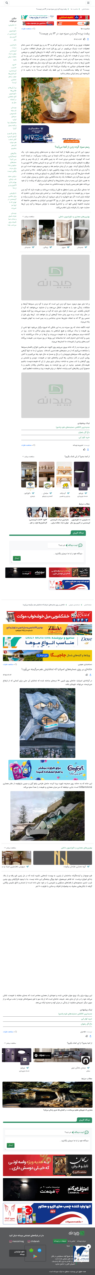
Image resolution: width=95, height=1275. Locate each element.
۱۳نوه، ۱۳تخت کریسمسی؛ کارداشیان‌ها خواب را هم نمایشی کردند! (12, 73)
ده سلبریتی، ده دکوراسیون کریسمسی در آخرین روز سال (11, 32)
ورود (68, 1245)
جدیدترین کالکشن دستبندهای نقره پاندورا (73, 427)
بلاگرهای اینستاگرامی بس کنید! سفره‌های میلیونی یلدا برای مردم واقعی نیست (11, 162)
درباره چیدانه (81, 1241)
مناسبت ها (85, 28)
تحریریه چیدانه (78, 445)
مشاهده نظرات (26, 28)
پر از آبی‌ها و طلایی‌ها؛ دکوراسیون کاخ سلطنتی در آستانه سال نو (12, 95)
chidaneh (34, 1241)
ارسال (17, 558)
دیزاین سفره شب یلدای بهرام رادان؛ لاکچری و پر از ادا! (12, 182)
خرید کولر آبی (84, 437)
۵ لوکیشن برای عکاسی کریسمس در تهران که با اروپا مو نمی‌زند (12, 201)
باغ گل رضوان (84, 432)
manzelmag (18, 1241)
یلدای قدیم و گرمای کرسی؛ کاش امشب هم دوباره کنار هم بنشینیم (11, 141)
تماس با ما (71, 1241)
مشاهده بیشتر (29, 216)
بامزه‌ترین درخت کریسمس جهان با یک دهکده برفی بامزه (12, 52)
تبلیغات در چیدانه (60, 1241)
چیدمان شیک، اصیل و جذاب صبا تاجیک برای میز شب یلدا (12, 219)
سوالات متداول (79, 1245)
